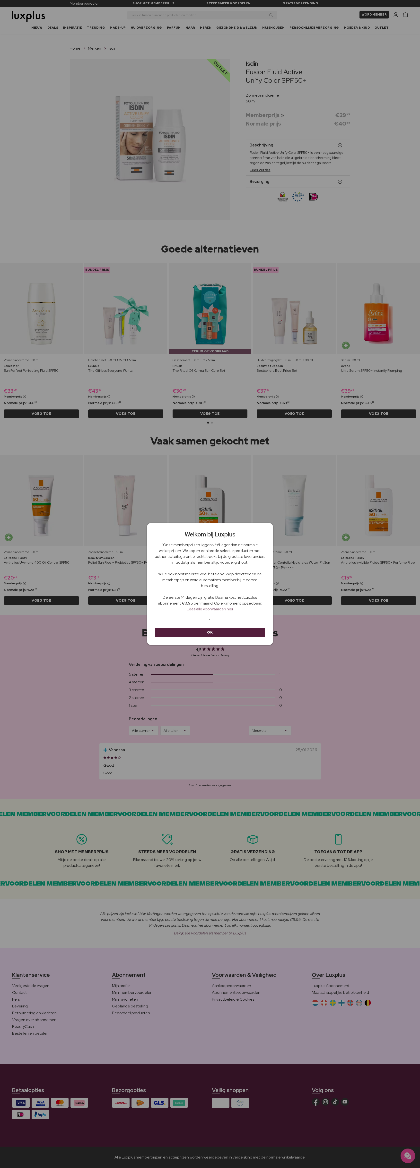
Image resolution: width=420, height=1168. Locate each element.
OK (210, 632)
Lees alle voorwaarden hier (210, 609)
